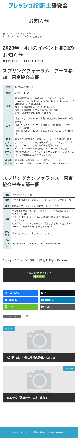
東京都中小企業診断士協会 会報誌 (31, 160)
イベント (27, 316)
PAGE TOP (72, 421)
